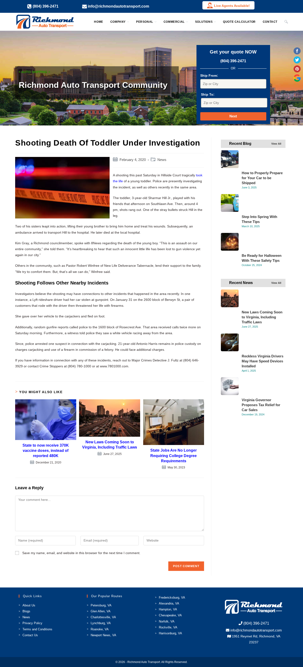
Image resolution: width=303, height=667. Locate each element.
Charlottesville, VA (103, 617)
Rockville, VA (168, 627)
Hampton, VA (168, 609)
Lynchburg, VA (101, 623)
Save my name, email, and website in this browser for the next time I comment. (81, 553)
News (161, 160)
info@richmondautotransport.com (256, 630)
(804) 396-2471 (233, 61)
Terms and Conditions (37, 629)
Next (233, 116)
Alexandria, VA (169, 603)
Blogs (26, 611)
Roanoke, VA (100, 629)
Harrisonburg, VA (170, 633)
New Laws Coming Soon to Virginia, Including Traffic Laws (109, 444)
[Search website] (286, 22)
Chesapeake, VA (170, 615)
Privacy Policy (32, 623)
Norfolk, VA (166, 621)
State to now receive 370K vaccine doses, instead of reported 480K (45, 450)
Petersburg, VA (101, 605)
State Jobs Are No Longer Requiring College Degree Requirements (173, 455)
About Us (28, 605)
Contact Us (30, 635)
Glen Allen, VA (101, 611)
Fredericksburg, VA (172, 597)
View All (276, 143)
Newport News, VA (103, 635)
